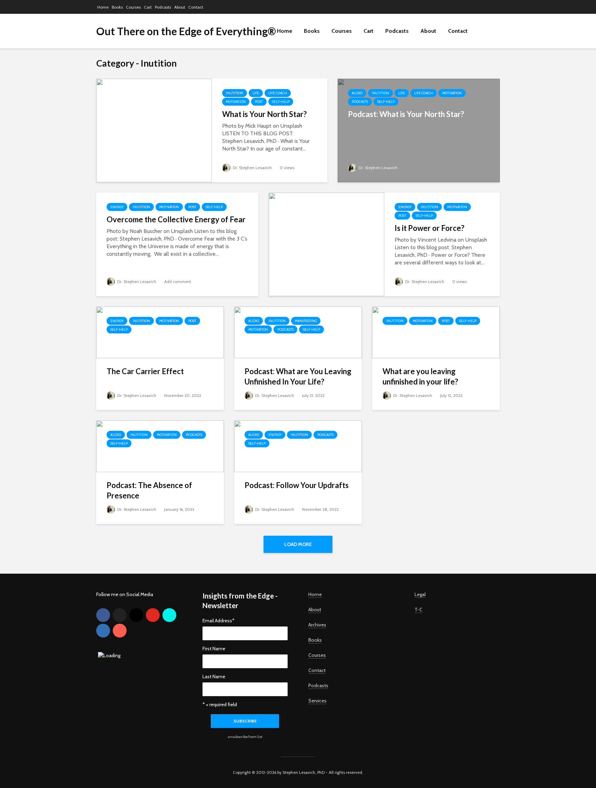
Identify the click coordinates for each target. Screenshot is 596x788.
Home (103, 7)
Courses (133, 7)
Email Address (218, 620)
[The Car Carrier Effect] (160, 332)
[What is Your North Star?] (154, 130)
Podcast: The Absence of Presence (149, 490)
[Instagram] (136, 615)
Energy (116, 207)
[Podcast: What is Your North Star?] (419, 130)
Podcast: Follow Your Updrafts (297, 485)
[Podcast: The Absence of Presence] (160, 445)
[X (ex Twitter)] (120, 615)
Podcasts (163, 7)
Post (259, 101)
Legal (420, 594)
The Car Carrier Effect (145, 371)
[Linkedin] (103, 631)
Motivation (236, 101)
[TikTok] (169, 615)
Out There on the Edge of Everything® (186, 31)
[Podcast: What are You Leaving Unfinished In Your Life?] (298, 332)
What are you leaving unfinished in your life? (420, 376)
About (179, 7)
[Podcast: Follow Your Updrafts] (298, 445)
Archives (317, 625)
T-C (419, 609)
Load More (298, 544)
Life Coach (277, 93)
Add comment (177, 281)
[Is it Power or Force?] (326, 244)
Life (255, 93)
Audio (357, 93)
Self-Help (280, 101)
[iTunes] (120, 631)
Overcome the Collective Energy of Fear (176, 219)
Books (117, 7)
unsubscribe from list (245, 737)
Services (317, 701)
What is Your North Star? (264, 114)
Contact (195, 7)
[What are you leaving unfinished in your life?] (436, 332)
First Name (213, 648)
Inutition (234, 93)
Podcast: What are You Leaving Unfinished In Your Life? (298, 376)
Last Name (213, 676)
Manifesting (306, 321)
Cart (148, 7)
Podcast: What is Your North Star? (406, 114)
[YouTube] (153, 615)
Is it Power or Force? (429, 228)
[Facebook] (103, 615)
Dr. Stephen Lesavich (252, 167)
